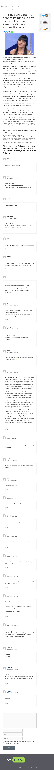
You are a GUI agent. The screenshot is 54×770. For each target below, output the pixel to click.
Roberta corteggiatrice (24, 139)
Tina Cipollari (32, 139)
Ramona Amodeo (15, 139)
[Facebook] (4, 32)
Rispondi (6, 168)
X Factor (33, 3)
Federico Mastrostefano (28, 136)
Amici (25, 3)
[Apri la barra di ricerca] (12, 9)
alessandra (9, 667)
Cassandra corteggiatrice (9, 136)
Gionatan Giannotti (6, 138)
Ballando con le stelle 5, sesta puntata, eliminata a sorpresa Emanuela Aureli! (20, 141)
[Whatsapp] (11, 32)
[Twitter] (6, 32)
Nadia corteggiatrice (7, 139)
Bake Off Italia (16, 6)
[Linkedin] (9, 32)
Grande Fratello (43, 3)
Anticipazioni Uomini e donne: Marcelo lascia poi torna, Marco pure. (18, 142)
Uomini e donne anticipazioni (17, 135)
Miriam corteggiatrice (30, 138)
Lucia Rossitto (22, 138)
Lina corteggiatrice (15, 138)
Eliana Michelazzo (19, 136)
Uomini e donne (16, 3)
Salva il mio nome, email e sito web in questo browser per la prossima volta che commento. (19, 742)
